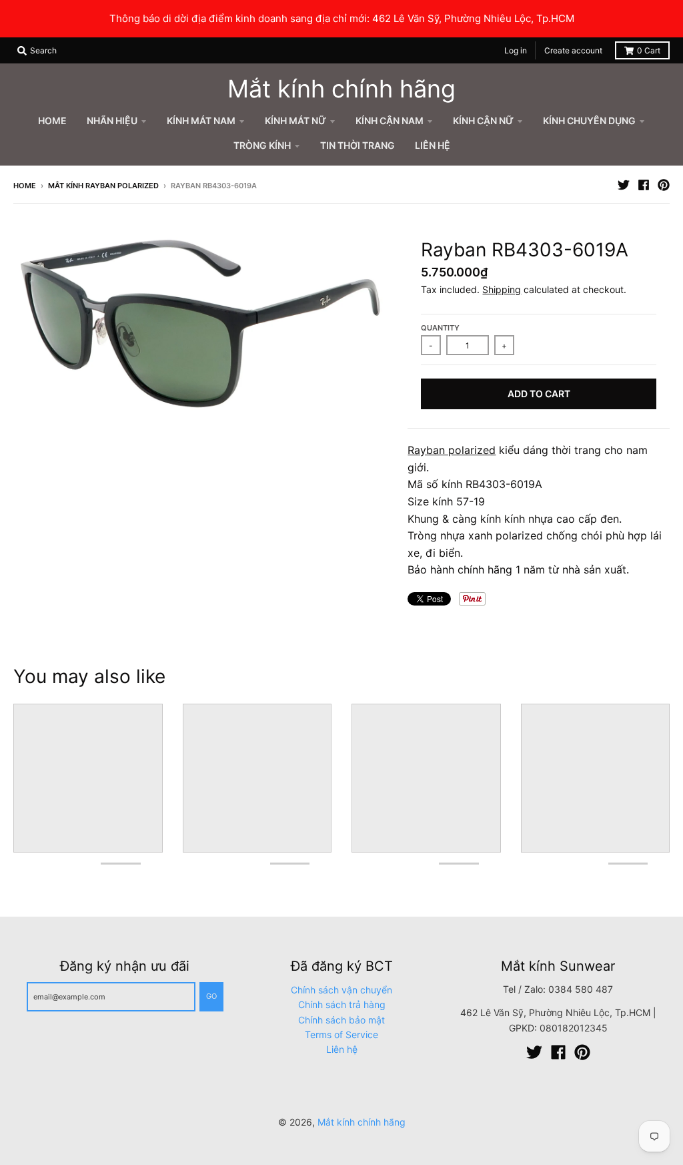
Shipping (501, 289)
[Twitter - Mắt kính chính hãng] (624, 185)
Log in (515, 50)
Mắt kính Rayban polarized (103, 185)
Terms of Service (341, 1034)
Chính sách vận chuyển (341, 989)
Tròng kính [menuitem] (262, 145)
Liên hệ (342, 1049)
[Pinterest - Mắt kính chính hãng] (664, 185)
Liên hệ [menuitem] (432, 145)
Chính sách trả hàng (342, 1004)
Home (24, 185)
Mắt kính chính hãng (341, 89)
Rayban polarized (452, 450)
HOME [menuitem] (52, 120)
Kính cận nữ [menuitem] (483, 120)
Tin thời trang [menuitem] (357, 145)
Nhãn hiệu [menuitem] (112, 120)
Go (211, 996)
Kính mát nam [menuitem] (201, 120)
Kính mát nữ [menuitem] (295, 120)
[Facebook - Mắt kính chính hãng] (644, 185)
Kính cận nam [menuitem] (390, 120)
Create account (573, 50)
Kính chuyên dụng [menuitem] (589, 120)
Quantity (440, 327)
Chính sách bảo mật (341, 1019)
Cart (648, 50)
